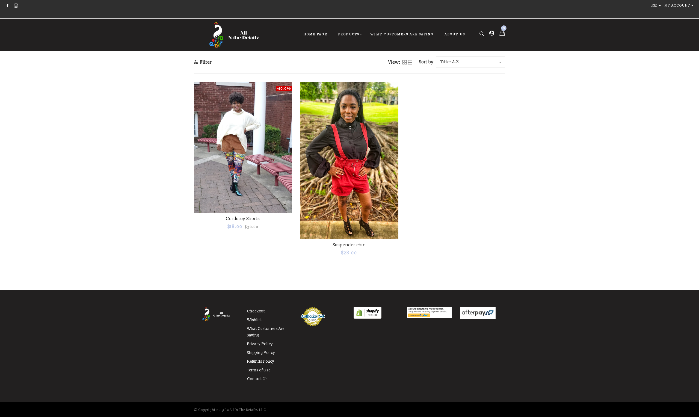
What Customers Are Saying (402, 34)
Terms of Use (259, 370)
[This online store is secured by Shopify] (367, 317)
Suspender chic (349, 245)
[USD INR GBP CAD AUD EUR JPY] (657, 6)
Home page (315, 34)
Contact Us (257, 379)
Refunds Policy (260, 361)
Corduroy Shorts (243, 218)
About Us (455, 34)
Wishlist (254, 320)
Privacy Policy (260, 344)
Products (349, 34)
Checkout (256, 311)
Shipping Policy (261, 352)
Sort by (426, 62)
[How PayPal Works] (429, 317)
